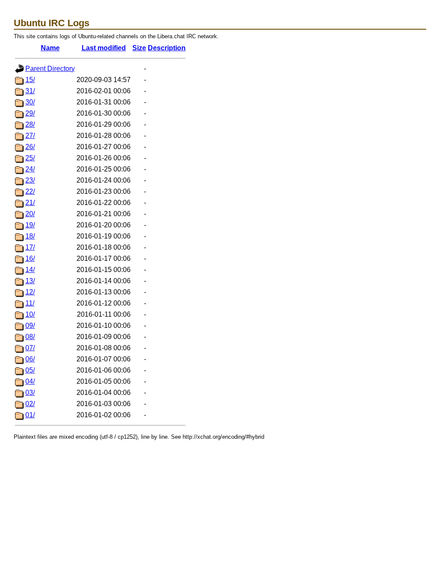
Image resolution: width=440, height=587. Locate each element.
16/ (30, 258)
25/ (30, 158)
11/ (29, 303)
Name (50, 48)
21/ (30, 202)
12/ (30, 292)
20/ (30, 213)
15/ (30, 79)
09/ (30, 325)
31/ (30, 91)
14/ (30, 269)
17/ (30, 247)
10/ (30, 314)
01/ (30, 415)
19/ (30, 225)
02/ (30, 403)
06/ (30, 359)
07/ (30, 348)
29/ (30, 113)
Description (167, 48)
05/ (30, 370)
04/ (30, 381)
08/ (30, 336)
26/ (30, 146)
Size (139, 48)
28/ (30, 124)
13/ (30, 280)
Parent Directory (50, 68)
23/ (30, 180)
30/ (30, 102)
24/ (30, 169)
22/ (30, 191)
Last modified (104, 48)
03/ (30, 392)
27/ (30, 135)
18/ (30, 236)
